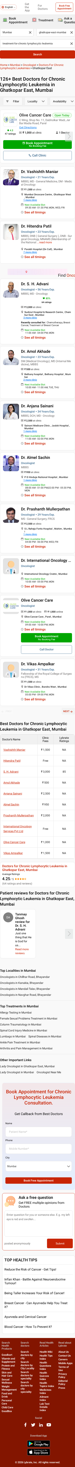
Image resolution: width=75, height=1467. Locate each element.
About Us (63, 1351)
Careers (63, 1359)
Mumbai (15, 64)
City (7, 1157)
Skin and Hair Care (7, 1374)
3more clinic (30, 317)
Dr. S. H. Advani (35, 283)
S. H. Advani (10, 771)
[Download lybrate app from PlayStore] (38, 1446)
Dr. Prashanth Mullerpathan (45, 509)
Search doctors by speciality (27, 1375)
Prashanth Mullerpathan (18, 815)
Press (61, 1387)
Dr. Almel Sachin (35, 457)
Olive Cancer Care (35, 115)
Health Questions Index (45, 1365)
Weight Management (9, 1388)
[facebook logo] (25, 1426)
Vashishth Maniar (14, 749)
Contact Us (64, 1355)
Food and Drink (7, 1395)
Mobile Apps (65, 1363)
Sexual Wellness (7, 1381)
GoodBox (7, 1411)
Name (8, 1123)
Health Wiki (46, 1351)
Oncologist (29, 64)
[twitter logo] (33, 1426)
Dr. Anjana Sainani (37, 406)
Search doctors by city (27, 1355)
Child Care (7, 1407)
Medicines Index (45, 1391)
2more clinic (30, 379)
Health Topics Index (47, 1384)
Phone (8, 1140)
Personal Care (7, 1402)
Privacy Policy (62, 1375)
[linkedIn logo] (41, 1426)
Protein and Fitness (8, 1367)
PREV (9, 711)
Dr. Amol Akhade (35, 351)
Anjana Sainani (12, 793)
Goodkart (7, 1354)
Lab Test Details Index (44, 1407)
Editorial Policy (63, 1382)
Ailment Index (44, 1398)
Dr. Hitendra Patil (36, 226)
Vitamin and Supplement (8, 1360)
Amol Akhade (11, 782)
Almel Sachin (11, 804)
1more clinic (30, 200)
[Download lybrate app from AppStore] (38, 1454)
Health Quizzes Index (44, 1376)
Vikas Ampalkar (13, 853)
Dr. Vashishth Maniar (39, 171)
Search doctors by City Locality (27, 1365)
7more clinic (30, 252)
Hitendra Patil (11, 760)
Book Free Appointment (64, 7)
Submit (60, 1243)
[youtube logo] (48, 1426)
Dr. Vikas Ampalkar (38, 664)
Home (3, 64)
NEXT (66, 711)
